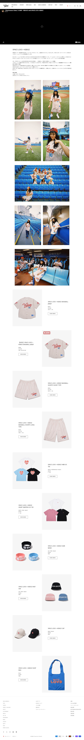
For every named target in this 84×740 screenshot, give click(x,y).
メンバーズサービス (74, 705)
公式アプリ (38, 701)
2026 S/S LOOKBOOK (42, 4)
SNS (12, 6)
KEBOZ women (28, 4)
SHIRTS (4, 705)
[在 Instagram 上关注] (10, 732)
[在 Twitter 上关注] (6, 732)
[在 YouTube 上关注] (13, 732)
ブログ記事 (38, 705)
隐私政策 (72, 707)
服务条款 (72, 711)
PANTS (4, 713)
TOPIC (56, 4)
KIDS (35, 4)
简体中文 (14, 736)
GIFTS (4, 723)
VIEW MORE (53, 313)
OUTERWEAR (5, 711)
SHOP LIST (50, 4)
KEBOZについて (39, 703)
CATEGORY (22, 4)
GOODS (4, 721)
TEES (4, 703)
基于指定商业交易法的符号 (76, 709)
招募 (71, 701)
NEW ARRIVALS (14, 4)
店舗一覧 (37, 707)
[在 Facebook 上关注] (3, 732)
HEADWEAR (5, 717)
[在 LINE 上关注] (16, 732)
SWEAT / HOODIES (7, 707)
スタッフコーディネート (40, 709)
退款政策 (72, 713)
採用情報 (72, 715)
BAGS (4, 719)
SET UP (4, 715)
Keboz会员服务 (74, 703)
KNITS (4, 709)
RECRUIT (61, 4)
